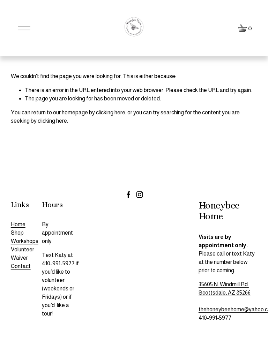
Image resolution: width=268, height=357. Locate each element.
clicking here (110, 112)
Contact (21, 266)
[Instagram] (139, 194)
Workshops (24, 241)
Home (18, 224)
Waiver (19, 258)
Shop (17, 233)
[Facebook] (128, 194)
